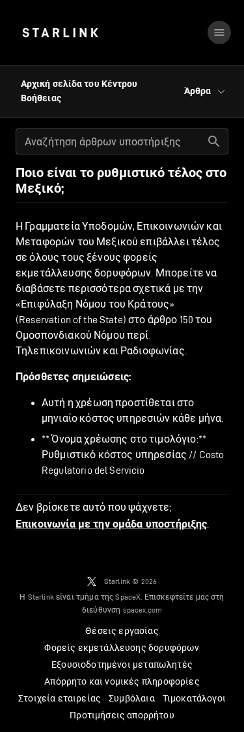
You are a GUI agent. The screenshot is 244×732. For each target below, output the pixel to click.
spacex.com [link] (143, 609)
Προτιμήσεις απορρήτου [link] (122, 715)
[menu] (219, 32)
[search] (214, 141)
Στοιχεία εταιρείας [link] (59, 698)
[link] (60, 32)
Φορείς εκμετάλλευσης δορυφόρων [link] (121, 647)
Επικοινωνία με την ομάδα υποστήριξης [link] (111, 524)
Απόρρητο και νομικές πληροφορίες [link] (121, 681)
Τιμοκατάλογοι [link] (194, 698)
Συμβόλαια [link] (132, 698)
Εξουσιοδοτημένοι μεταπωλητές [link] (122, 664)
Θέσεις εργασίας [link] (122, 631)
